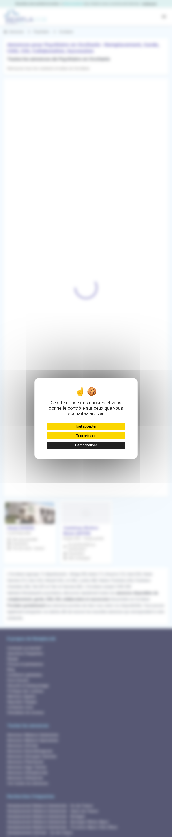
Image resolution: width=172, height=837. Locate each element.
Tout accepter (86, 426)
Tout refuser (85, 436)
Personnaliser (86, 445)
